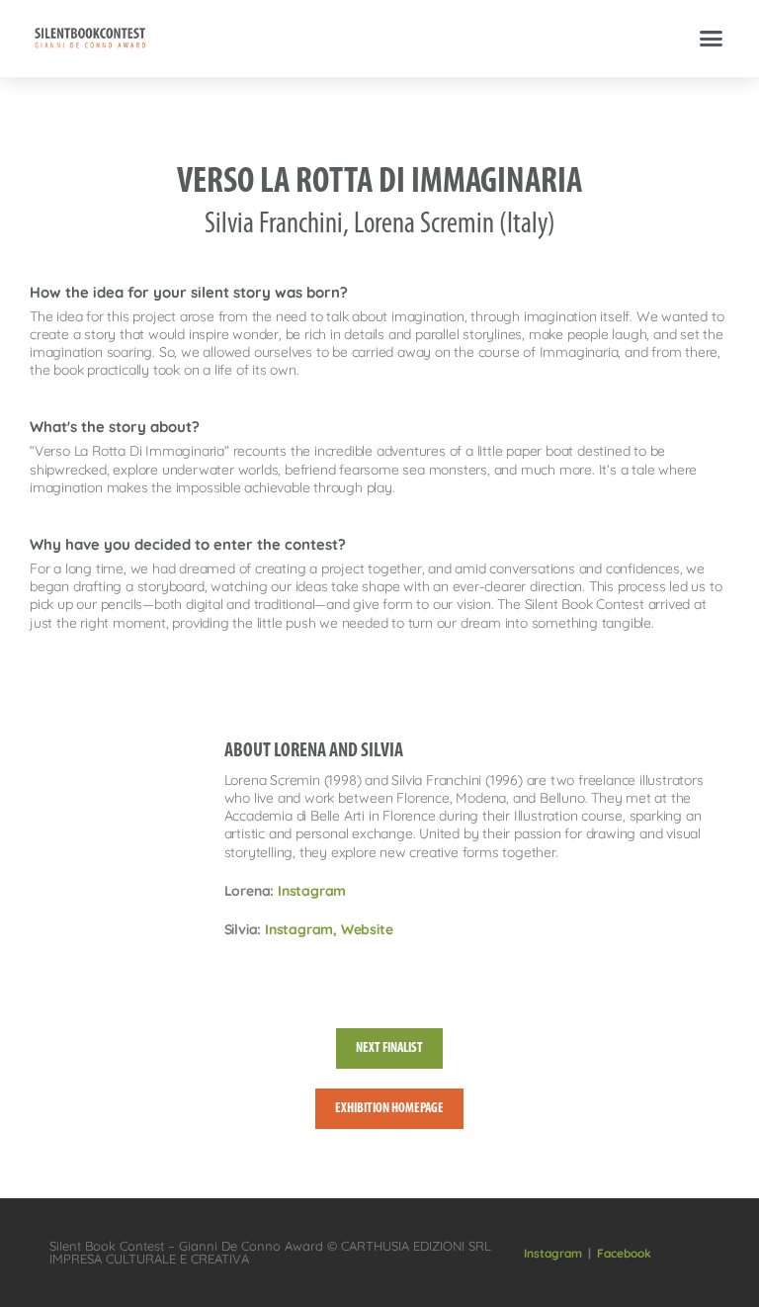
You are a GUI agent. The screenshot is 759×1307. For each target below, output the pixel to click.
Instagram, (303, 929)
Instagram (312, 891)
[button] (711, 38)
